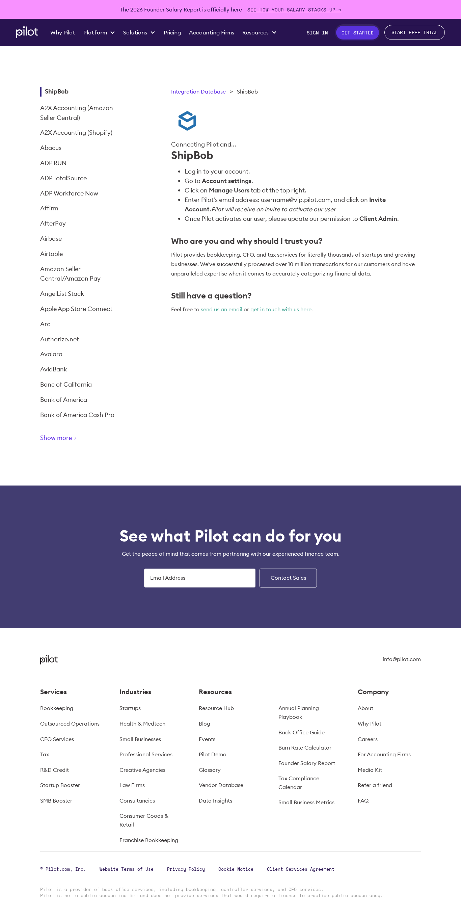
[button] (99, 33)
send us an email (221, 309)
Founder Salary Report (306, 763)
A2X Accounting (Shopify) (76, 132)
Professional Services (145, 754)
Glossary (210, 769)
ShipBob (57, 91)
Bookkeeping (56, 708)
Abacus (50, 148)
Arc (45, 324)
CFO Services (57, 739)
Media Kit (370, 769)
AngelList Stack (62, 293)
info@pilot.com (402, 659)
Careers (368, 739)
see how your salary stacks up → (294, 9)
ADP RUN (53, 163)
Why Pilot (369, 723)
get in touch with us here (280, 309)
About (365, 708)
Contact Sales (288, 577)
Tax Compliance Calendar (298, 782)
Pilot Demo (212, 754)
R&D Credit (54, 769)
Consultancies (137, 800)
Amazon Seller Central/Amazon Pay (70, 274)
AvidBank (53, 369)
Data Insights (215, 800)
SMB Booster (56, 800)
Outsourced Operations (70, 723)
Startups (130, 708)
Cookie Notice (235, 869)
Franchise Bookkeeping (148, 840)
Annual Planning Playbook (298, 712)
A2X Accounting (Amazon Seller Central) (76, 113)
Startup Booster (60, 785)
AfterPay (53, 223)
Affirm (49, 208)
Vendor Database (221, 785)
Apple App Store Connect (76, 309)
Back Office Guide (301, 732)
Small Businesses (140, 739)
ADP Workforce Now (69, 193)
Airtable (51, 254)
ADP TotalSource (63, 178)
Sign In (317, 32)
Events (207, 739)
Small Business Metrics (306, 802)
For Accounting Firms (384, 754)
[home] (27, 32)
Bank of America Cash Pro (77, 415)
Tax (44, 754)
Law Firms (132, 785)
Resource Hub (216, 708)
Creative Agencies (142, 769)
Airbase (51, 238)
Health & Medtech (142, 723)
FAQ (363, 800)
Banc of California (66, 384)
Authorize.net (59, 339)
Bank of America (63, 399)
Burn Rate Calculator (304, 747)
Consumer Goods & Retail (143, 820)
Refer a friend (375, 785)
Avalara (51, 354)
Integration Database (198, 91)
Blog (204, 723)
